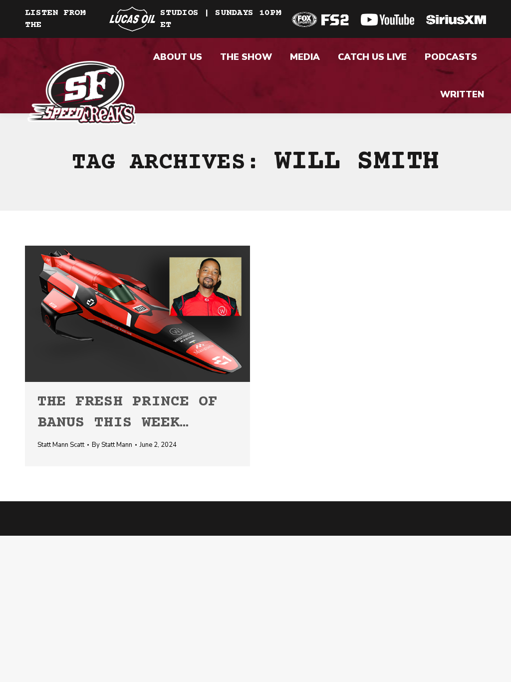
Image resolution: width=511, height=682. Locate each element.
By (112, 444)
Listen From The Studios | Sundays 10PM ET (153, 19)
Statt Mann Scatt (60, 444)
